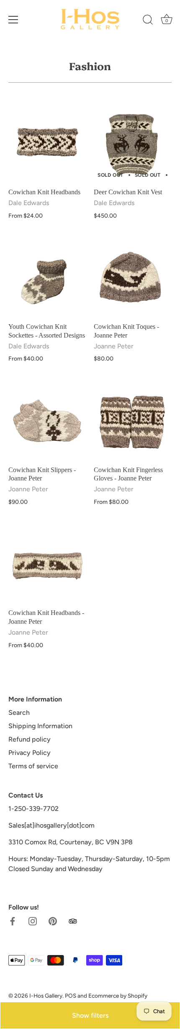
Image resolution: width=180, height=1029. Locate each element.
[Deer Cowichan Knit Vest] (132, 144)
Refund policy (29, 739)
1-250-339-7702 (33, 809)
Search (19, 712)
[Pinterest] (53, 921)
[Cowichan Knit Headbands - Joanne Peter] (46, 565)
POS (70, 995)
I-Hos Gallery (45, 995)
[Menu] (13, 19)
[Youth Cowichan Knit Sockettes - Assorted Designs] (46, 279)
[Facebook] (12, 921)
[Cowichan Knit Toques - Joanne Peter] (132, 279)
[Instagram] (32, 921)
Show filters (90, 1015)
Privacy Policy (29, 753)
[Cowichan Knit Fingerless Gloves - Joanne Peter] (132, 422)
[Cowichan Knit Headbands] (46, 144)
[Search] (148, 21)
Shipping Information (40, 726)
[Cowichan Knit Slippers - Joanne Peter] (46, 422)
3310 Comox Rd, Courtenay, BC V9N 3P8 (70, 842)
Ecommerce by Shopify (117, 995)
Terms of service (33, 766)
